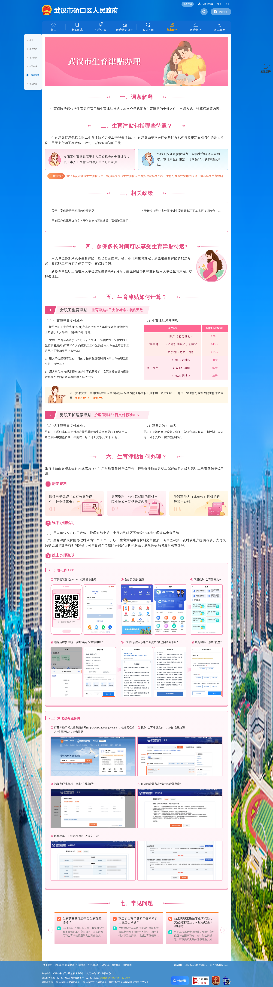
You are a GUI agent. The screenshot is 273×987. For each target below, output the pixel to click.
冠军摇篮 (80, 965)
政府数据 (195, 29)
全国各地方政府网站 (195, 965)
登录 (219, 4)
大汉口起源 (92, 965)
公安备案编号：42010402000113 (82, 982)
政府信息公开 (124, 29)
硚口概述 (59, 965)
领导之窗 (101, 29)
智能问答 (222, 12)
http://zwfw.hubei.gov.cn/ (101, 727)
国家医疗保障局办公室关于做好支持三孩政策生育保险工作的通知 (93, 220)
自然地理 (116, 965)
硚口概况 (219, 29)
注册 (227, 4)
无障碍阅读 (207, 4)
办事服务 (172, 29)
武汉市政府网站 (218, 965)
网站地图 (127, 965)
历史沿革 (105, 965)
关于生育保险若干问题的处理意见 (73, 210)
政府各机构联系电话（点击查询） (116, 978)
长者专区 (187, 4)
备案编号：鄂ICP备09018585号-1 (114, 982)
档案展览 (69, 965)
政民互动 (148, 29)
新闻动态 (77, 29)
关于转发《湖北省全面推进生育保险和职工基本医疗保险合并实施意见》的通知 (182, 210)
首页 (53, 29)
